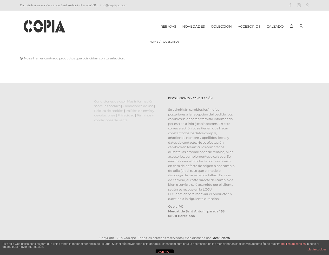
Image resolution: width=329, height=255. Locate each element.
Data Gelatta (221, 238)
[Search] (301, 23)
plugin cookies (317, 249)
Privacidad (126, 115)
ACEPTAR (164, 251)
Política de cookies (108, 111)
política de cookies (293, 244)
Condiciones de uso (109, 101)
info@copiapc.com (113, 5)
